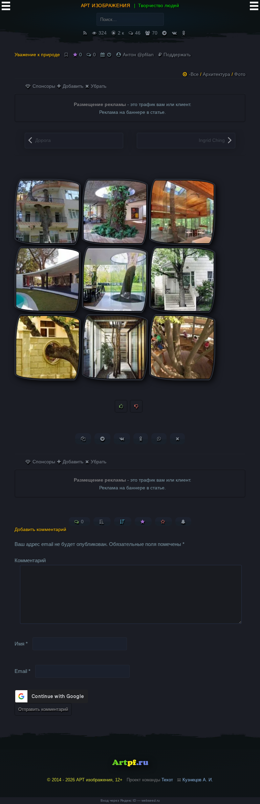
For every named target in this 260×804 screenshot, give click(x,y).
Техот (167, 779)
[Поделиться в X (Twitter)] (177, 439)
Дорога (43, 140)
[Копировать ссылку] (83, 439)
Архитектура (216, 74)
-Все (194, 74)
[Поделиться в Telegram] (102, 439)
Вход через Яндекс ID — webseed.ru (130, 800)
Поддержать (176, 54)
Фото (239, 74)
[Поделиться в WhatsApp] (158, 439)
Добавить (72, 86)
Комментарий (30, 560)
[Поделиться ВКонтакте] (122, 439)
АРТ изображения (105, 5)
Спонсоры (43, 86)
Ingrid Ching (212, 140)
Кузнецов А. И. (197, 779)
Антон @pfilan (138, 54)
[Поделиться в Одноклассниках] (140, 439)
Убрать (97, 86)
